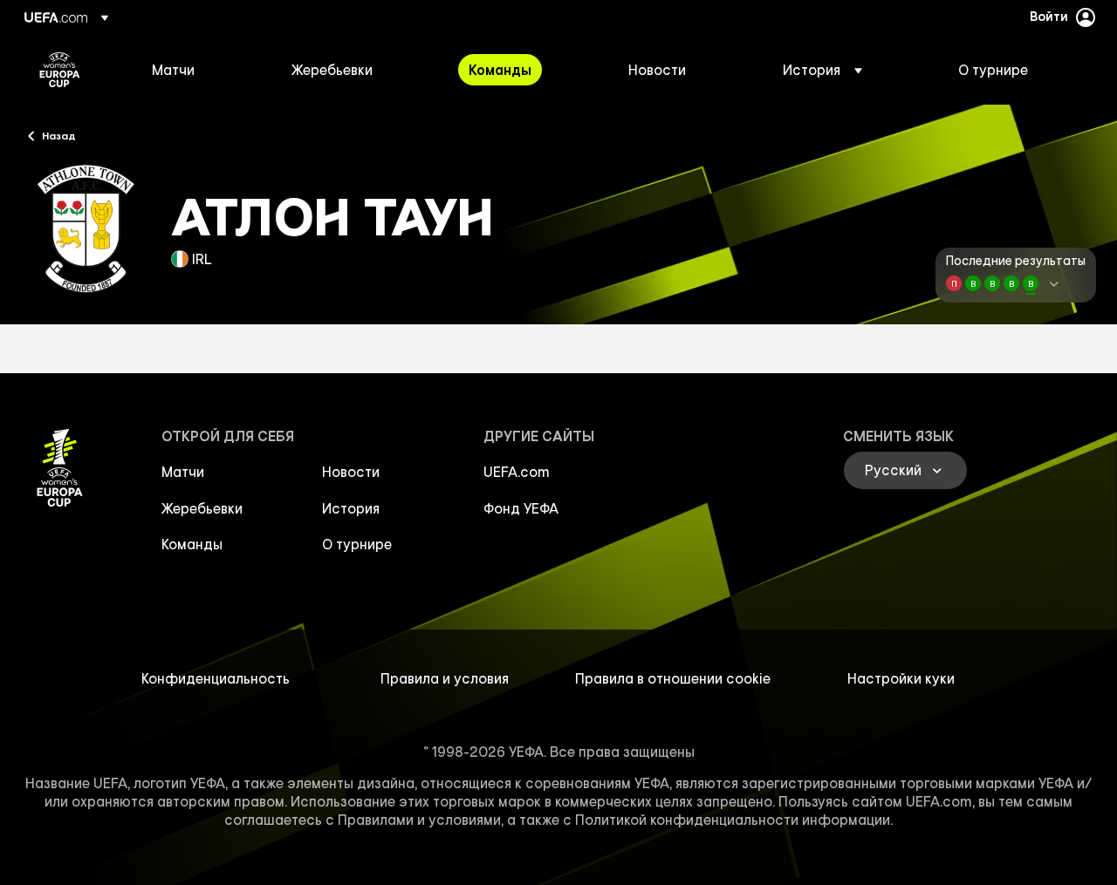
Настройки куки (901, 678)
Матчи (182, 472)
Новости (351, 472)
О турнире (357, 544)
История (351, 508)
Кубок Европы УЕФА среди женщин (60, 69)
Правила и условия (444, 678)
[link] (173, 69)
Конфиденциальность (215, 678)
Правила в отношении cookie (673, 678)
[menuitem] (199, 69)
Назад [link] (59, 135)
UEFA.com (516, 472)
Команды (192, 544)
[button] (822, 69)
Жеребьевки (202, 508)
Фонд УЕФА (520, 508)
